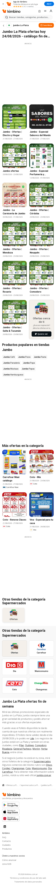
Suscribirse (47, 25)
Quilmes (29, 745)
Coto (28, 768)
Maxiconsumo (39, 768)
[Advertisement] (28, 73)
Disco (49, 764)
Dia (50, 768)
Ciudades (6, 845)
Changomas (17, 768)
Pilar (21, 745)
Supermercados (42, 761)
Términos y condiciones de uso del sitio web (28, 878)
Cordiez (6, 768)
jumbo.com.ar (44, 775)
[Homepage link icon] (3, 785)
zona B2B (6, 864)
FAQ (4, 837)
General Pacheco (22, 748)
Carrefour (7, 771)
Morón (36, 748)
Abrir (49, 3)
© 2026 (28, 874)
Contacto (6, 841)
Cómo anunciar (9, 860)
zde (32, 738)
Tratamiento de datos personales (28, 882)
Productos (7, 848)
